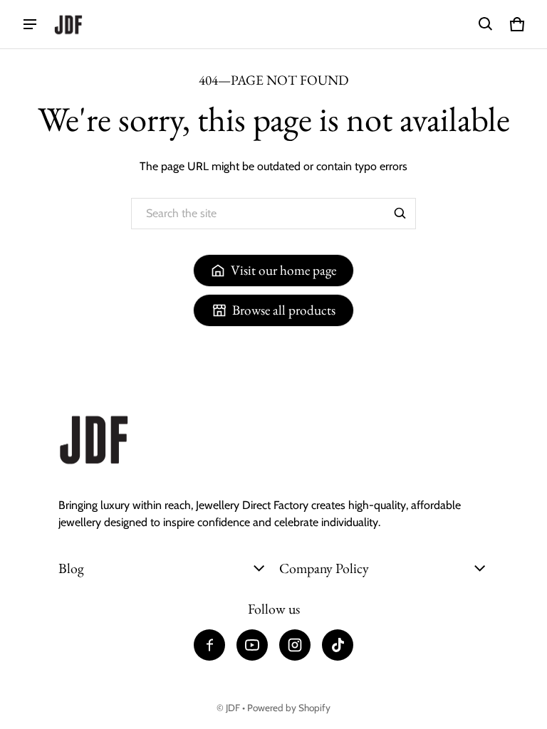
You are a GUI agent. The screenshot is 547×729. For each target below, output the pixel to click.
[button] (485, 24)
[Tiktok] (337, 645)
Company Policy (324, 568)
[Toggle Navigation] (30, 24)
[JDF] (68, 24)
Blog (71, 568)
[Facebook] (209, 645)
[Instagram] (295, 645)
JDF (233, 707)
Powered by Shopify (288, 707)
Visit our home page (283, 270)
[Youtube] (252, 645)
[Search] (400, 213)
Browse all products (283, 310)
